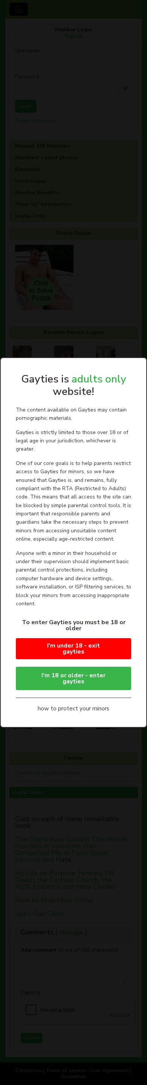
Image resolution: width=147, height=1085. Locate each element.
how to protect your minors (73, 708)
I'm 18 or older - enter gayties (73, 678)
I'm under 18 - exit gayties (73, 649)
